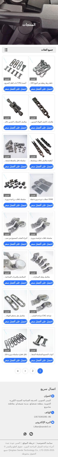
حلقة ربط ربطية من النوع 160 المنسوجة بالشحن (41, 83)
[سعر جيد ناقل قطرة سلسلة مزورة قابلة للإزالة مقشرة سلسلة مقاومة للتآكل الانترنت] (15, 340)
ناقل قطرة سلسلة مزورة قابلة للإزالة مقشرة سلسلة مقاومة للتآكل (15, 354)
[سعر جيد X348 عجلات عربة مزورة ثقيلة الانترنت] (41, 185)
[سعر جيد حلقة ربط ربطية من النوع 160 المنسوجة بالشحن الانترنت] (41, 69)
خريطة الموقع (29, 443)
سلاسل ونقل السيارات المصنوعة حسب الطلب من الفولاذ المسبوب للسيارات (41, 277)
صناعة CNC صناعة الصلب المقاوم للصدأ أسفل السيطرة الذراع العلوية (41, 316)
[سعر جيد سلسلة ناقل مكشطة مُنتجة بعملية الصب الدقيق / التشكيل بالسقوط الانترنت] (15, 146)
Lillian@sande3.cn (42, 426)
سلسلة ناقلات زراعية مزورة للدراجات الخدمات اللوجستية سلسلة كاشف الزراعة (15, 199)
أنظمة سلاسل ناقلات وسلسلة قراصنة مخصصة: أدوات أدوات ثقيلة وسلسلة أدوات (41, 161)
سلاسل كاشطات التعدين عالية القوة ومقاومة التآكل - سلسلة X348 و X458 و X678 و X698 (15, 122)
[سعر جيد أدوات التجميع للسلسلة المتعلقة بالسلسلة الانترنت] (41, 340)
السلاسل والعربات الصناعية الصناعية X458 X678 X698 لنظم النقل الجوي (15, 277)
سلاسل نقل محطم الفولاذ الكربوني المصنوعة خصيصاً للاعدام (15, 316)
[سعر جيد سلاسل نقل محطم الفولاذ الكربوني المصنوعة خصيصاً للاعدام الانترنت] (15, 301)
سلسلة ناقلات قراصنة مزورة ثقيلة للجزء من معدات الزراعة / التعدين (41, 238)
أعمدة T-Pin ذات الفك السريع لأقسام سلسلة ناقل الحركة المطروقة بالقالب (15, 83)
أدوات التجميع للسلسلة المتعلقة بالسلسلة (41, 354)
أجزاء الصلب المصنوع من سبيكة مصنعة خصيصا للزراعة (15, 238)
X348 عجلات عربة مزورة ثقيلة (41, 199)
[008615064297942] (25, 435)
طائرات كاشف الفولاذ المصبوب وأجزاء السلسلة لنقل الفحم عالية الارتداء (41, 122)
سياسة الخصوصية (44, 443)
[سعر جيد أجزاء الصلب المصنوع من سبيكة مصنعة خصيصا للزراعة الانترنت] (15, 224)
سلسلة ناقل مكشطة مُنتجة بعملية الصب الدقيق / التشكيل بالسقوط (15, 161)
